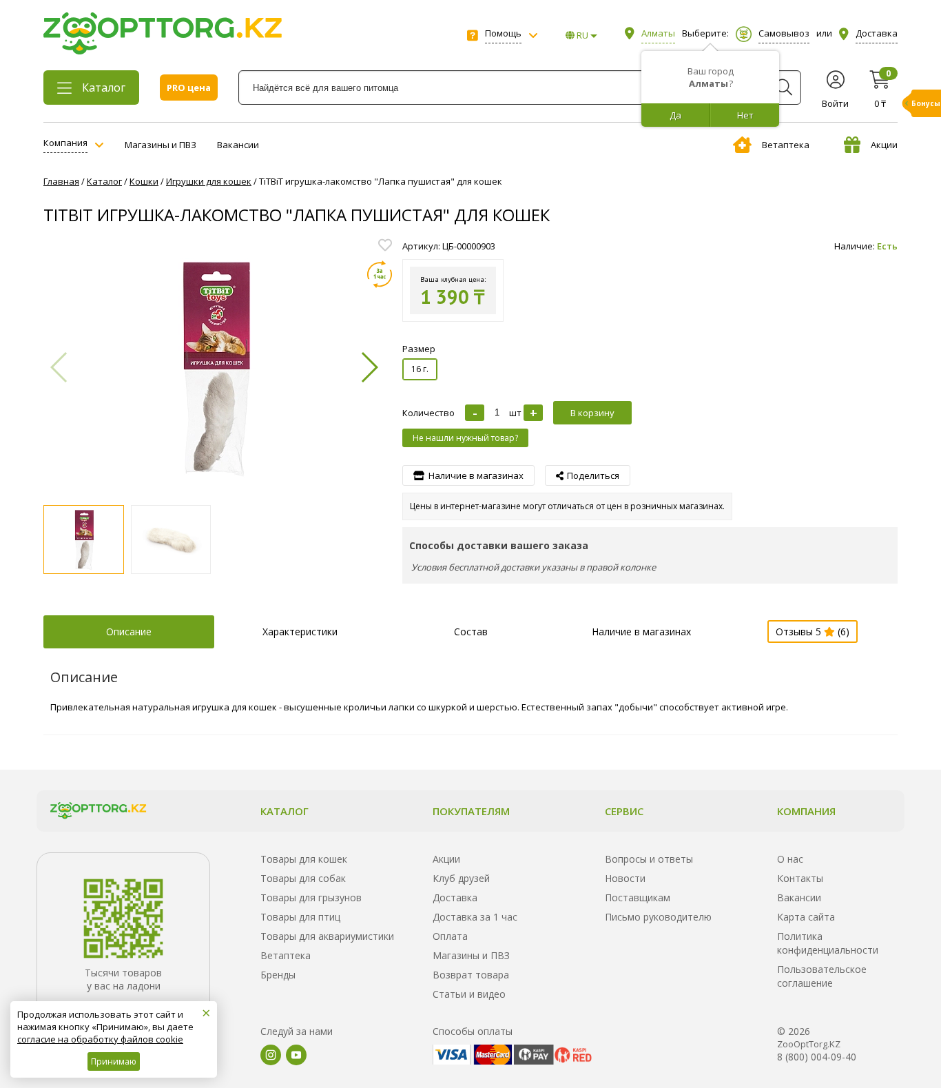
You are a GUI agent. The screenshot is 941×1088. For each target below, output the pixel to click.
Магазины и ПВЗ (160, 144)
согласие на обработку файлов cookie (100, 1039)
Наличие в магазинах (641, 631)
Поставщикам (637, 897)
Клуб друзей (461, 878)
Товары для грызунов (311, 897)
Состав (471, 631)
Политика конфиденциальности (827, 943)
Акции (884, 144)
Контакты (800, 878)
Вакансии (238, 144)
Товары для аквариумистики (327, 936)
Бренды (278, 974)
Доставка (455, 897)
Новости (625, 878)
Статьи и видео (469, 993)
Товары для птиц (300, 916)
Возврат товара (471, 974)
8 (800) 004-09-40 (816, 1056)
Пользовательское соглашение (822, 976)
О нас (790, 858)
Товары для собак (303, 878)
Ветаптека (785, 144)
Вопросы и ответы (649, 858)
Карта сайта (806, 916)
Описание (129, 631)
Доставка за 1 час (475, 916)
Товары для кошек (303, 858)
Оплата (450, 936)
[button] (369, 367)
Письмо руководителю (658, 916)
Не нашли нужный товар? (465, 438)
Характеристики (300, 631)
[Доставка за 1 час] (379, 274)
